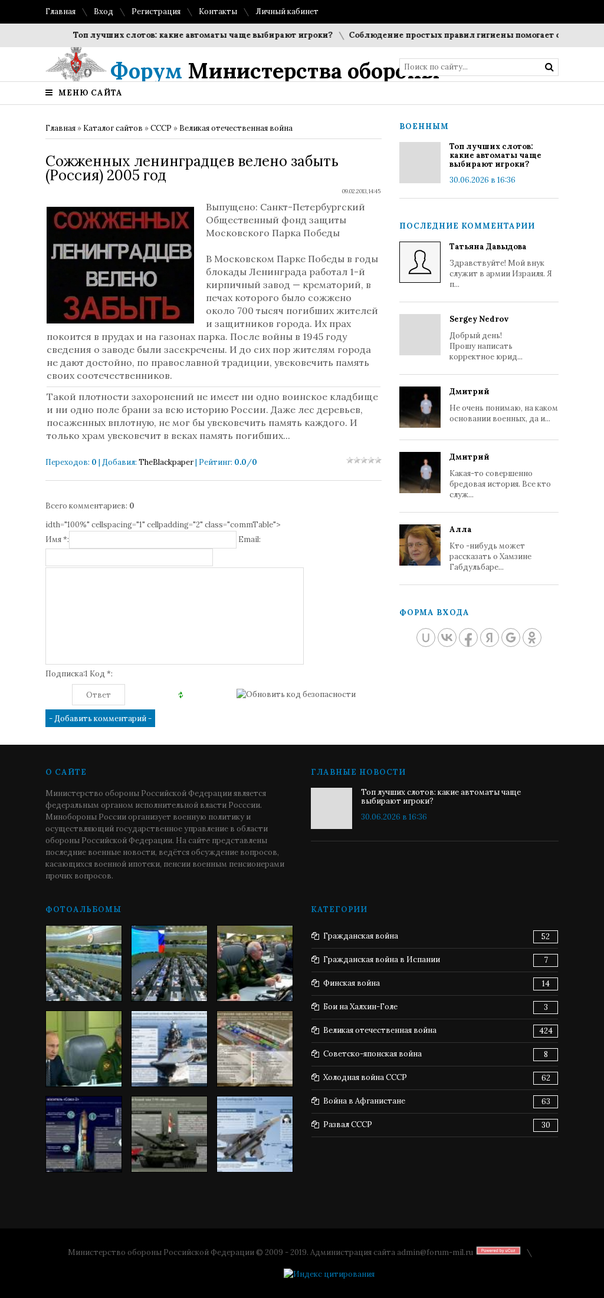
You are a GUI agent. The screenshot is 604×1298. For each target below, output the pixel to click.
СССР (161, 128)
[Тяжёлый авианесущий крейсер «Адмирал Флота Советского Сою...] (169, 1048)
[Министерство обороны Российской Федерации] (83, 963)
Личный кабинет (287, 11)
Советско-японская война (372, 1054)
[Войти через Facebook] (468, 637)
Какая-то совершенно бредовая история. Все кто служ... (500, 476)
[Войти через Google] (510, 637)
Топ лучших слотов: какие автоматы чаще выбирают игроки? (186, 35)
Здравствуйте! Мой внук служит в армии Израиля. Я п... (500, 265)
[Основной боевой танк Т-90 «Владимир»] (169, 1134)
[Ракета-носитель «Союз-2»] (83, 1134)
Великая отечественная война (236, 128)
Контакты (218, 11)
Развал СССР (347, 1124)
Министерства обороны (275, 70)
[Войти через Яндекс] (489, 637)
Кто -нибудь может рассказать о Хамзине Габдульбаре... (490, 548)
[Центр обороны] (169, 963)
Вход (103, 11)
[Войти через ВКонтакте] (447, 637)
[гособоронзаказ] (254, 963)
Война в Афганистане (364, 1101)
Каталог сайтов (113, 128)
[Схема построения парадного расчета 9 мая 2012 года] (254, 1048)
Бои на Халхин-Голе (360, 1007)
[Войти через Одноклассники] (532, 637)
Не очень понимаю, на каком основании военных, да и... (503, 405)
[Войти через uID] (425, 637)
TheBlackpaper (166, 462)
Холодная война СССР (365, 1077)
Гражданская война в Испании (381, 959)
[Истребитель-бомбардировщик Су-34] (254, 1134)
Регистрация (156, 11)
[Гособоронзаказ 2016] (83, 1048)
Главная (60, 11)
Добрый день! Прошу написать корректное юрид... (486, 338)
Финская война (351, 983)
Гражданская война (360, 936)
